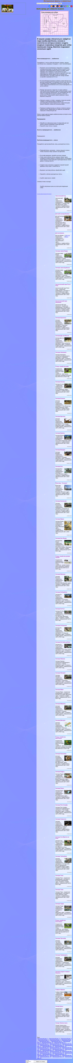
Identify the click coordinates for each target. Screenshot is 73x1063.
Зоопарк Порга (59, 788)
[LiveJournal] (61, 6)
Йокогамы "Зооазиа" (61, 483)
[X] (53, 6)
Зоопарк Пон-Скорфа (61, 805)
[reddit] (59, 6)
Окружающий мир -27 (60, 1050)
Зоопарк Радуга (59, 771)
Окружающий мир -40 (58, 1056)
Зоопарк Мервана (60, 703)
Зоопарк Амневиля (60, 352)
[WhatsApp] (67, 6)
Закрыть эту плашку (40, 1061)
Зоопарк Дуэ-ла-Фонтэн (62, 335)
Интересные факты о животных (58, 1)
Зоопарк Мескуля (60, 720)
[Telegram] (69, 6)
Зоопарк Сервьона (60, 819)
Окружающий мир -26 (48, 1050)
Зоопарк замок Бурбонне (62, 267)
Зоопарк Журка (59, 519)
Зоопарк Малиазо (60, 574)
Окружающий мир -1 (42, 1038)
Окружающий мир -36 (43, 1055)
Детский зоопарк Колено (62, 213)
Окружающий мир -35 (60, 1054)
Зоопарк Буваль (60, 433)
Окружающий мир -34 (48, 1054)
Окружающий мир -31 (45, 1052)
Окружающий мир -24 (58, 1049)
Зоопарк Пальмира (60, 753)
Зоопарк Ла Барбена (61, 592)
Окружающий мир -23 (45, 1049)
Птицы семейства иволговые (60, 737)
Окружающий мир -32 (58, 1052)
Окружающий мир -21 (55, 1047)
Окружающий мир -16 (58, 1045)
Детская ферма (59, 233)
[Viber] (65, 6)
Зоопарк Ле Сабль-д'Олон (62, 642)
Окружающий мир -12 (43, 1043)
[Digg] (57, 6)
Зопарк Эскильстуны (61, 1023)
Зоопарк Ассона (60, 381)
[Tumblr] (63, 6)
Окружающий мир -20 (43, 1047)
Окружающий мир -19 (60, 1046)
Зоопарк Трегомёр (60, 938)
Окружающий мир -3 (66, 1038)
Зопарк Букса (59, 1006)
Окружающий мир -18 (48, 1046)
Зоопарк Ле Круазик (61, 625)
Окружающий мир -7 (44, 1041)
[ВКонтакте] (49, 6)
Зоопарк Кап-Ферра (61, 538)
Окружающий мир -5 (55, 1040)
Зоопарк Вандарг (60, 449)
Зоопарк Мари (59, 689)
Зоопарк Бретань (60, 416)
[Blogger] (55, 6)
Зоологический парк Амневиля (61, 301)
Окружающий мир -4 (43, 1040)
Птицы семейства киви (62, 366)
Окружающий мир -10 (47, 1042)
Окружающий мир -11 (59, 1042)
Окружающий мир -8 (56, 1041)
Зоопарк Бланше (60, 398)
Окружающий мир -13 (55, 1043)
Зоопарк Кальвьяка (61, 501)
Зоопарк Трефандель (61, 955)
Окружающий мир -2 (54, 1038)
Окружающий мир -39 (45, 1056)
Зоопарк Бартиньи (60, 317)
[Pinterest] (71, 6)
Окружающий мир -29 (55, 1051)
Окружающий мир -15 (45, 1045)
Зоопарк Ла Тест (60, 608)
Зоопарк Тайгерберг (61, 856)
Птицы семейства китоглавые (60, 921)
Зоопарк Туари (59, 903)
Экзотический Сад (60, 195)
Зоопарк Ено (59, 466)
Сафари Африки (60, 989)
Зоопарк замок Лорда (61, 251)
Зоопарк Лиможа (60, 658)
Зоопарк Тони (59, 875)
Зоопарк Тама (59, 889)
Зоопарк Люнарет (60, 673)
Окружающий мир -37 (55, 1055)
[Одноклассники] (51, 6)
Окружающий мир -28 (43, 1051)
